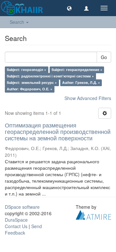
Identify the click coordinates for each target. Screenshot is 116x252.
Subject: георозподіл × (26, 69)
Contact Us (16, 226)
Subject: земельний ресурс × (32, 82)
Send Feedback (23, 229)
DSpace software (22, 207)
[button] (69, 8)
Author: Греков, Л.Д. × (81, 82)
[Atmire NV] (93, 214)
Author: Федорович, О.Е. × (29, 88)
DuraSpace (16, 220)
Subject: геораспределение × (77, 69)
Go (104, 57)
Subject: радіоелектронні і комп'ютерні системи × (50, 76)
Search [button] (17, 22)
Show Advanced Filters (87, 98)
